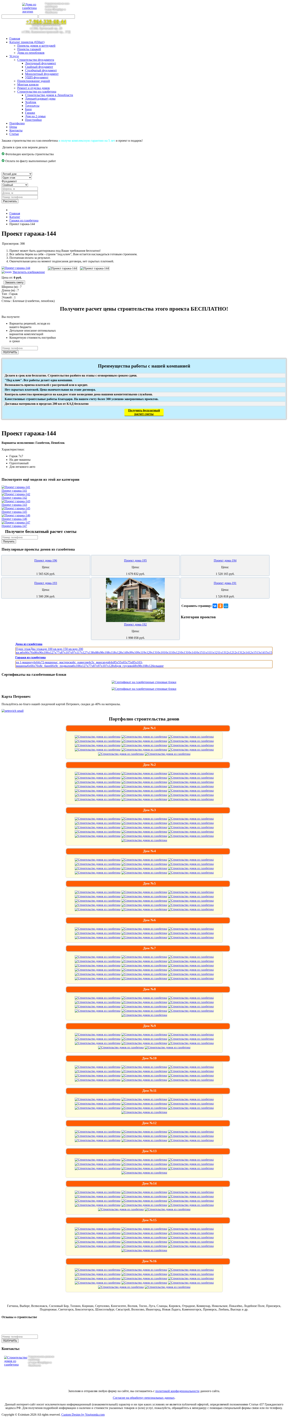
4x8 (112, 662)
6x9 (38, 652)
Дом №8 (149, 989)
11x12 (213, 652)
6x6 (24, 652)
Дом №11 (149, 1090)
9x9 (128, 652)
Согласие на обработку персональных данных (144, 1397)
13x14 (260, 652)
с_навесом (81, 662)
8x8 (94, 652)
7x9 (71, 652)
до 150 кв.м (66, 649)
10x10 (160, 652)
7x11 (76, 652)
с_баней (46, 666)
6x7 (28, 652)
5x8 (131, 662)
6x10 (44, 652)
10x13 (183, 652)
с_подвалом (65, 666)
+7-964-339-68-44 (46, 22)
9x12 (146, 652)
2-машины (49, 662)
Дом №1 (149, 728)
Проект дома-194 (225, 560)
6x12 (50, 652)
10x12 (175, 652)
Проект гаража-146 (14, 519)
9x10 (134, 652)
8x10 (104, 652)
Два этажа (37, 649)
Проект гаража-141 (14, 490)
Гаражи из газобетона (30, 657)
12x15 (252, 652)
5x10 (137, 662)
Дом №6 (149, 920)
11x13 (221, 652)
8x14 (123, 652)
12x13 (237, 652)
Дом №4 (149, 851)
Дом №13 (149, 1151)
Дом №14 (149, 1183)
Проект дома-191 (225, 583)
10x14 (191, 652)
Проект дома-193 (45, 583)
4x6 (35, 662)
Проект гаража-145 (14, 511)
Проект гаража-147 (14, 526)
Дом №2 (149, 765)
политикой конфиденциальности (177, 1391)
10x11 (167, 652)
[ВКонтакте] (215, 606)
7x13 (89, 652)
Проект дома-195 (135, 560)
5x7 (126, 662)
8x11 (111, 652)
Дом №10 (149, 1058)
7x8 (60, 652)
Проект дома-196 (45, 560)
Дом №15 (149, 1220)
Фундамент (9, 181)
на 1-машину (24, 662)
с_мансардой (101, 662)
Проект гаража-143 (14, 504)
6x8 (33, 652)
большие (158, 666)
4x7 (40, 662)
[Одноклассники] (220, 606)
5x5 (117, 662)
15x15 (268, 652)
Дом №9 (149, 1026)
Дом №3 (149, 810)
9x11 (140, 652)
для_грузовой (126, 666)
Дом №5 (149, 883)
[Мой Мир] (226, 606)
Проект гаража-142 (14, 497)
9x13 (153, 652)
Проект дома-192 (135, 624)
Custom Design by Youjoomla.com (83, 1414)
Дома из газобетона (28, 644)
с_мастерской (65, 662)
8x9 (99, 652)
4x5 (90, 662)
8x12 (117, 652)
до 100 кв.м (51, 649)
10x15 (199, 652)
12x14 (245, 652)
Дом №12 (149, 1123)
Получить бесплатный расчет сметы (144, 412)
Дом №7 (149, 948)
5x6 (122, 662)
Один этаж (23, 649)
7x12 (83, 652)
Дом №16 (149, 1261)
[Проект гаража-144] (62, 268)
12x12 (229, 652)
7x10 (65, 652)
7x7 (55, 652)
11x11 (206, 652)
